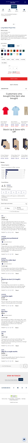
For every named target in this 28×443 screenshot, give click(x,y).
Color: (3, 48)
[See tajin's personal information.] (5, 335)
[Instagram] (22, 388)
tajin (2, 335)
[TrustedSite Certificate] (14, 396)
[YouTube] (17, 388)
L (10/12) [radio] (17, 59)
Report (17, 232)
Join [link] (21, 379)
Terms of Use (4, 398)
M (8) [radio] (12, 59)
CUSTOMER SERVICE (5, 387)
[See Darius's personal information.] (6, 239)
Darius (3, 239)
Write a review (4, 30)
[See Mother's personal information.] (6, 353)
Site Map (23, 398)
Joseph (3, 297)
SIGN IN (16, 11)
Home (2, 14)
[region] (14, 20)
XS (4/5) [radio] (3, 59)
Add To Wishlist (14, 84)
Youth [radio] (11, 45)
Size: (2, 57)
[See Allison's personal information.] (6, 313)
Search (9, 11)
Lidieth (3, 217)
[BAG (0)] (24, 9)
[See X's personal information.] (3, 280)
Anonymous (4, 261)
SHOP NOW (12, 2)
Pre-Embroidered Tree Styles (10, 14)
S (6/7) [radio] (8, 59)
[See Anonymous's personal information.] (8, 261)
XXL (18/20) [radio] (4, 62)
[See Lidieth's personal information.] (6, 217)
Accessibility (17, 398)
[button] (16, 10)
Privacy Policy (11, 398)
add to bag (14, 78)
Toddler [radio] (4, 45)
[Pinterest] (26, 388)
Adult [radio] (18, 45)
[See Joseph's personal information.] (6, 297)
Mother (3, 353)
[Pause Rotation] (25, 2)
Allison (3, 313)
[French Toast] (14, 6)
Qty (9, 65)
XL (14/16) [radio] (23, 59)
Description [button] (4, 88)
